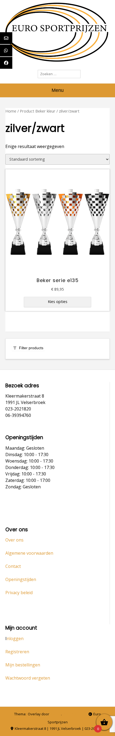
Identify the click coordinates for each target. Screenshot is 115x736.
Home (10, 111)
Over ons (14, 540)
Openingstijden (20, 579)
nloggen (15, 638)
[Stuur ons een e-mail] (65, 714)
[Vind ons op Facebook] (82, 714)
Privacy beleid (19, 593)
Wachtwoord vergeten (27, 678)
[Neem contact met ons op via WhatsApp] (74, 714)
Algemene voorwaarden (29, 553)
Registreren (17, 652)
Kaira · (56, 714)
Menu (58, 90)
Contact (13, 566)
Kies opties (57, 301)
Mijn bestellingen (22, 665)
